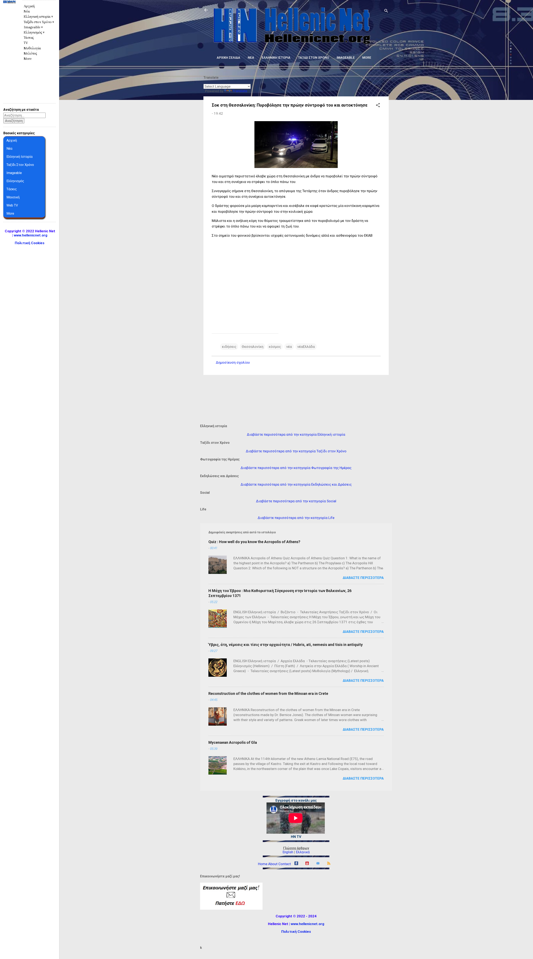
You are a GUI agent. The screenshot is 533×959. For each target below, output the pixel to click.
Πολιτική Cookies (296, 931)
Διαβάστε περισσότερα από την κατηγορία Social (296, 501)
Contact (284, 864)
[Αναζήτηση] (386, 11)
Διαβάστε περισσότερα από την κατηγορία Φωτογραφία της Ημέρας (296, 468)
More (366, 58)
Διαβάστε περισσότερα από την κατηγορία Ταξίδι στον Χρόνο (296, 451)
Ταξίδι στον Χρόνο (313, 58)
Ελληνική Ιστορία (19, 157)
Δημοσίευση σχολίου (233, 362)
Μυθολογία (32, 48)
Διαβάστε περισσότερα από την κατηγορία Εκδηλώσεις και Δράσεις (296, 484)
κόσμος (275, 347)
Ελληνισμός (15, 181)
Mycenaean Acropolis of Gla (232, 742)
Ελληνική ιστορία (276, 58)
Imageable (346, 58)
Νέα (251, 58)
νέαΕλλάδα (306, 347)
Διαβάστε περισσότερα (363, 578)
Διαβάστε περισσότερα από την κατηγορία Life (296, 518)
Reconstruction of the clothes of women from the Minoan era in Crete (268, 693)
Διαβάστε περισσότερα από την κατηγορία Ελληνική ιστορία (296, 434)
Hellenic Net (9, 12)
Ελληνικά (303, 852)
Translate (240, 91)
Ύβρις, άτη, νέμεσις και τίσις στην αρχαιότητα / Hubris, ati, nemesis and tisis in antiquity (285, 644)
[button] (377, 106)
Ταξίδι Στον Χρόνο (20, 165)
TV (26, 43)
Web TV (12, 205)
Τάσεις (29, 38)
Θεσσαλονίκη (252, 347)
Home (262, 864)
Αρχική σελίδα (228, 58)
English (288, 852)
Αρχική (29, 6)
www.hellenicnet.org (307, 924)
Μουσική (13, 197)
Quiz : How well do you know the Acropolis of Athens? (254, 542)
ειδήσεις (229, 347)
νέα (289, 347)
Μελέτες (30, 53)
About (273, 864)
